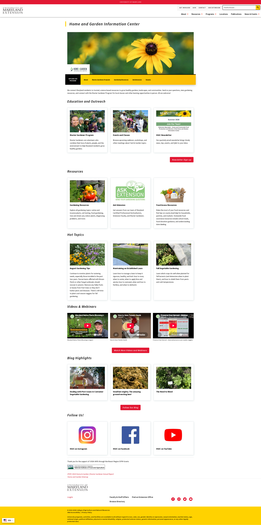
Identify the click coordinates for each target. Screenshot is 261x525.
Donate (148, 80)
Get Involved (184, 8)
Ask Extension (214, 8)
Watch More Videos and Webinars (130, 350)
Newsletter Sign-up (181, 159)
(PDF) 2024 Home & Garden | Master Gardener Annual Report (90, 474)
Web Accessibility (73, 512)
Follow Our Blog (130, 407)
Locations (223, 14)
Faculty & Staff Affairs (119, 497)
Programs (210, 14)
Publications (236, 14)
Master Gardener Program (101, 80)
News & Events (251, 14)
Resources (195, 14)
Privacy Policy (87, 512)
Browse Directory (117, 501)
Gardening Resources (121, 80)
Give (194, 8)
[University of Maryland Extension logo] (13, 11)
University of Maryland (130, 2)
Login (70, 497)
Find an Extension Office (142, 497)
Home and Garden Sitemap (77, 477)
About (183, 14)
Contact (202, 8)
